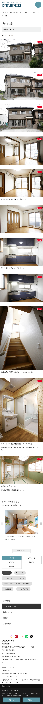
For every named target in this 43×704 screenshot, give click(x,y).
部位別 (11, 562)
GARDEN (8, 589)
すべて (7, 572)
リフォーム (31, 558)
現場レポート (8, 612)
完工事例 (6, 618)
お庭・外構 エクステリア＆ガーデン (17, 583)
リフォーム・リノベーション (14, 578)
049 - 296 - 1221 (11, 677)
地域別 (31, 562)
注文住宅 (21, 572)
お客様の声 (7, 623)
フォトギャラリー (9, 606)
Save (40, 42)
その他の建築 (24, 589)
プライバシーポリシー (24, 693)
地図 (32, 647)
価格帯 (11, 566)
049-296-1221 (10, 650)
